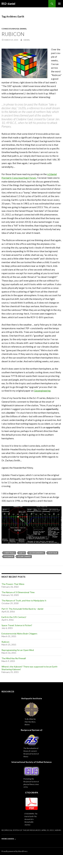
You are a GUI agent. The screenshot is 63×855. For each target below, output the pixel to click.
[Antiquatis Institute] (31, 709)
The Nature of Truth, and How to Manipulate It (24, 600)
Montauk (52, 553)
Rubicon (13, 34)
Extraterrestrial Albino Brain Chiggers (19, 633)
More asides (9, 839)
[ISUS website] (31, 771)
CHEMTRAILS (9, 553)
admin (58, 830)
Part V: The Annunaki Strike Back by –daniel (22, 608)
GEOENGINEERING (36, 553)
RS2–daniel (8, 3)
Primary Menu (59, 3)
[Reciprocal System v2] (31, 740)
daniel (23, 29)
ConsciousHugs (10, 29)
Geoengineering (42, 390)
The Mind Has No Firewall (14, 658)
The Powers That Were (13, 584)
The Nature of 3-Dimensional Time (18, 592)
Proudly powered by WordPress (15, 851)
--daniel (26, 40)
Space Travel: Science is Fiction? (17, 625)
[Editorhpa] (31, 804)
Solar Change (24, 556)
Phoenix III (8, 556)
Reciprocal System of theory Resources (21, 830)
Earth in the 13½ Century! (14, 617)
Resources (8, 691)
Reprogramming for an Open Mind (18, 650)
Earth (22, 553)
